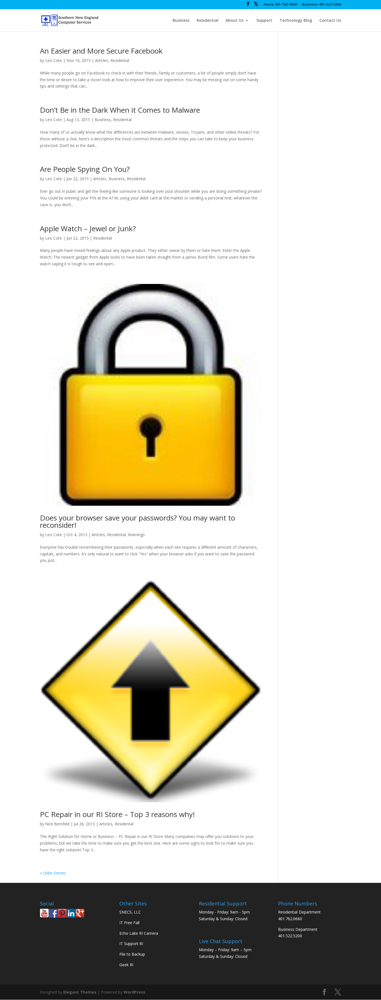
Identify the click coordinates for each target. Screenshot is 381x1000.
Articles (101, 60)
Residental (119, 60)
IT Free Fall (129, 922)
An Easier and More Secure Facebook (101, 51)
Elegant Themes (80, 992)
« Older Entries (53, 873)
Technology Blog (295, 20)
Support (264, 20)
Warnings (136, 534)
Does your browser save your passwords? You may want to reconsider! (137, 521)
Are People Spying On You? (85, 169)
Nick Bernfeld (57, 823)
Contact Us (330, 20)
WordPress (134, 992)
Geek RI (126, 964)
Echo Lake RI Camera (138, 933)
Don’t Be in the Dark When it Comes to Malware (120, 110)
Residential (207, 20)
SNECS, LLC (130, 912)
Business (181, 20)
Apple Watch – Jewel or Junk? (88, 228)
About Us (234, 20)
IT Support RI (131, 943)
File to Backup (132, 954)
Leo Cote (53, 60)
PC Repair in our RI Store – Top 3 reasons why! (117, 814)
